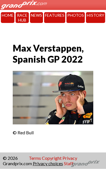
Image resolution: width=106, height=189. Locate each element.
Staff (68, 163)
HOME (8, 15)
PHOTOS (75, 15)
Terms (35, 158)
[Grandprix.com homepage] (85, 163)
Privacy (69, 158)
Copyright (52, 158)
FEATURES (54, 15)
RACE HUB (22, 17)
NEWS (36, 15)
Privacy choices (48, 163)
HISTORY (95, 15)
